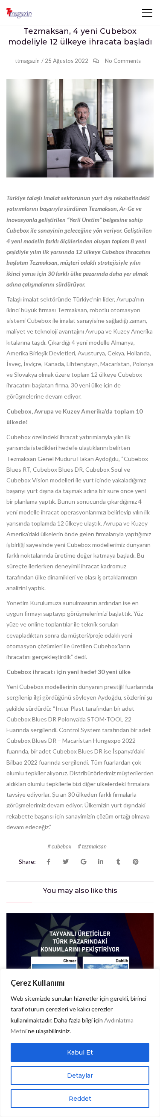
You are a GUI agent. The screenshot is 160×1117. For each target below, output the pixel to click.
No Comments (123, 60)
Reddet (80, 1098)
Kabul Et (80, 1052)
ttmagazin (27, 60)
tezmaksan (94, 846)
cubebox (61, 846)
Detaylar (80, 1075)
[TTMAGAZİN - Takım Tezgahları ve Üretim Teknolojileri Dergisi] (19, 13)
